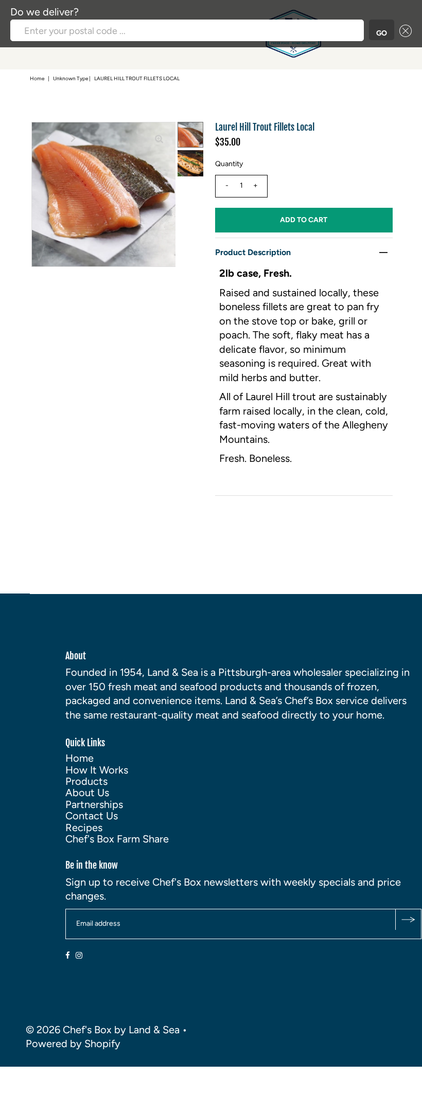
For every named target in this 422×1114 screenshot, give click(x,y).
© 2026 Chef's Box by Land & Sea (103, 1029)
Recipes (83, 827)
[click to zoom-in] (159, 138)
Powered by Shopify (73, 1043)
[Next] (73, 138)
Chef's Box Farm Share (117, 839)
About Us (87, 792)
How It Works (96, 770)
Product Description (253, 252)
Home (37, 78)
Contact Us (91, 816)
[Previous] (48, 138)
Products (86, 781)
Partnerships (94, 804)
